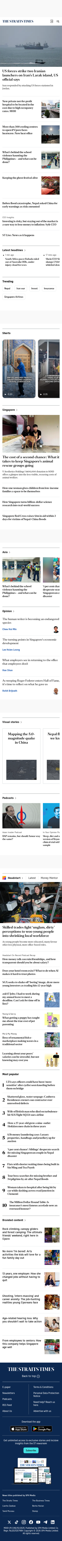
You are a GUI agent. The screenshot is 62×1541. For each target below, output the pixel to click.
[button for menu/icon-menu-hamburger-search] (58, 21)
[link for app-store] (19, 1429)
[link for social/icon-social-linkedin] (52, 1522)
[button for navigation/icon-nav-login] (52, 21)
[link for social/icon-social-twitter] (9, 1522)
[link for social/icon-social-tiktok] (16, 1522)
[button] (52, 21)
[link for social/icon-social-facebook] (31, 1522)
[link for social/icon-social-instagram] (23, 1522)
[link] (17, 21)
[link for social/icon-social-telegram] (45, 1522)
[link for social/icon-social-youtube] (38, 1522)
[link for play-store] (42, 1429)
